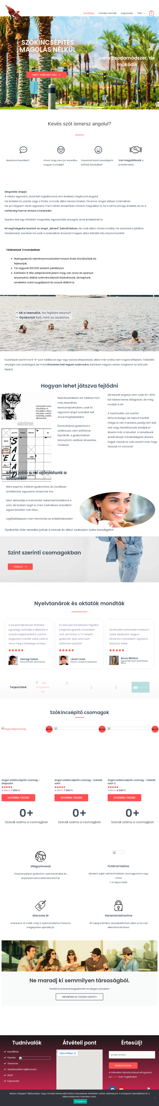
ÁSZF (115, 1076)
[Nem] (155, 1097)
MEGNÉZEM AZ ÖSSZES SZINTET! (79, 996)
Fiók (140, 13)
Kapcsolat (127, 13)
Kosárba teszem (18, 797)
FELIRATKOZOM (123, 1065)
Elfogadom (80, 1101)
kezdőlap (89, 13)
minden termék (107, 13)
